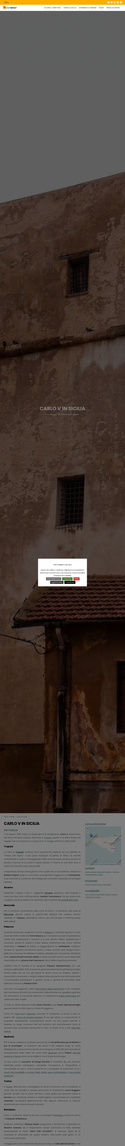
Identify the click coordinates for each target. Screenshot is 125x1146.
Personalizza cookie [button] (53, 579)
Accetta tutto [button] (67, 579)
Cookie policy (70, 582)
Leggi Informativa (56, 582)
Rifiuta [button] (76, 579)
